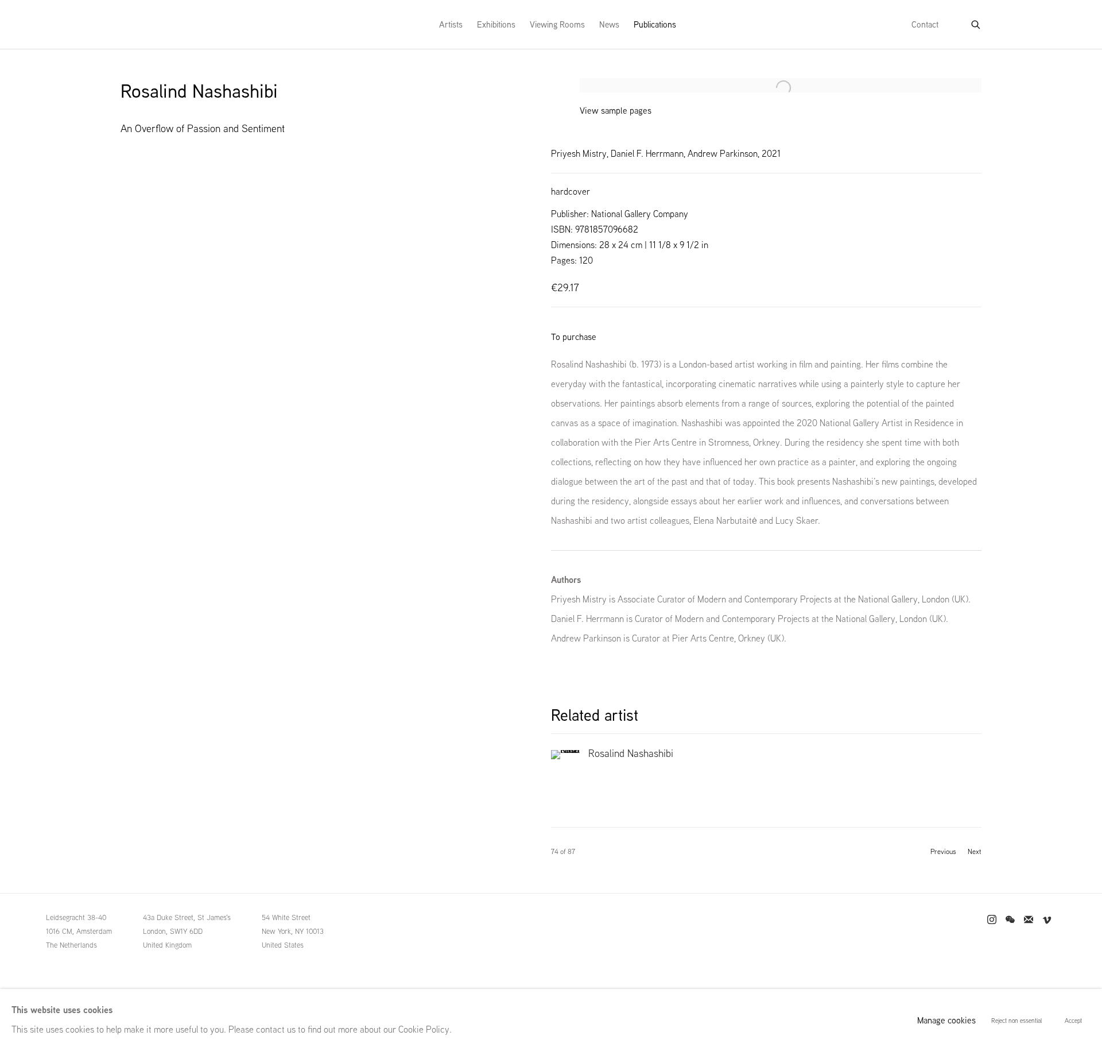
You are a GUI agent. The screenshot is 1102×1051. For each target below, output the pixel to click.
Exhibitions (496, 24)
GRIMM (144, 24)
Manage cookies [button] (946, 1020)
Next (974, 852)
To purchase (573, 336)
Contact (924, 24)
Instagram (992, 920)
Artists (451, 24)
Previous (943, 852)
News (609, 24)
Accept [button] (1073, 1020)
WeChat (1010, 920)
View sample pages (615, 110)
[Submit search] (976, 22)
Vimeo (1047, 920)
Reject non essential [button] (1016, 1020)
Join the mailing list (1028, 920)
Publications (655, 24)
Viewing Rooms (557, 24)
